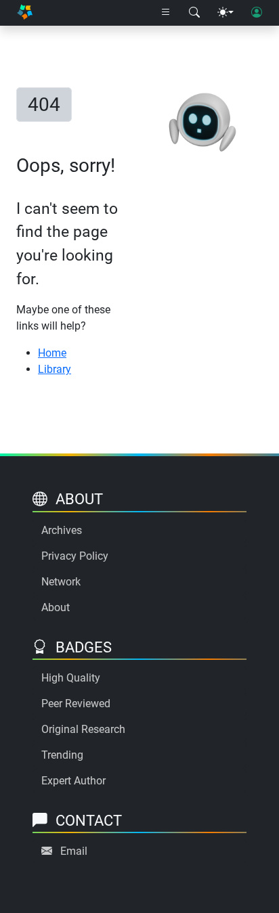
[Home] (24, 13)
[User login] (256, 13)
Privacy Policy (74, 556)
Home (52, 353)
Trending (62, 755)
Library (54, 369)
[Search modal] (194, 13)
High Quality (70, 677)
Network (61, 581)
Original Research (83, 729)
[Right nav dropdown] (166, 13)
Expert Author (73, 780)
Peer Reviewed (75, 703)
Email (73, 851)
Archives (61, 530)
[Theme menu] (225, 13)
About (55, 607)
